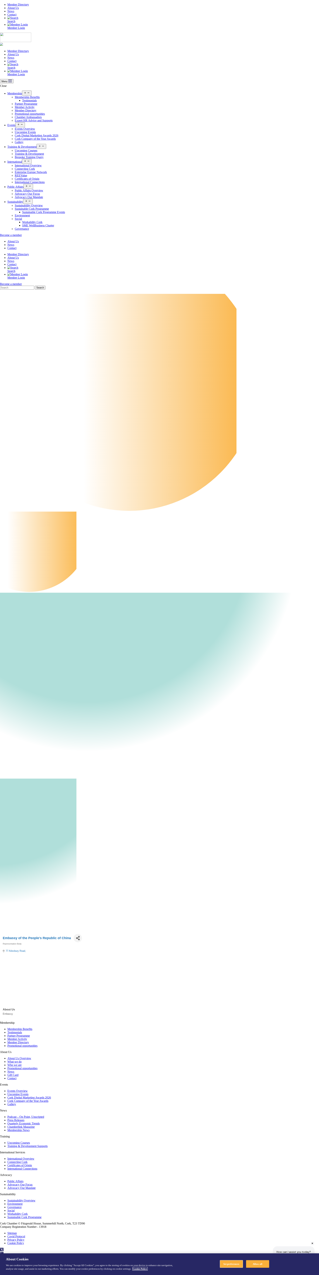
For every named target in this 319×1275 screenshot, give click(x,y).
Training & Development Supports (27, 1146)
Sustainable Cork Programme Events (43, 212)
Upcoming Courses (26, 150)
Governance (22, 228)
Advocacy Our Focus (27, 193)
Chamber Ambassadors (28, 117)
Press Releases (15, 1120)
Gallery (19, 142)
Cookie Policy (15, 1243)
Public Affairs (15, 186)
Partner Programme (26, 103)
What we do (14, 1061)
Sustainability (15, 201)
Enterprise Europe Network (31, 172)
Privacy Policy (15, 1239)
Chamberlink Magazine (21, 1126)
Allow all (257, 1263)
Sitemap (12, 1233)
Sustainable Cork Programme (32, 208)
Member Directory (18, 4)
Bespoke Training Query (29, 157)
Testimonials (29, 100)
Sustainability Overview (29, 205)
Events (11, 125)
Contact (11, 14)
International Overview (28, 165)
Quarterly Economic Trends (23, 1123)
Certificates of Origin (27, 178)
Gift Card (12, 1075)
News (10, 11)
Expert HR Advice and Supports (34, 120)
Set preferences (231, 1263)
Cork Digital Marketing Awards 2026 (36, 135)
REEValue (21, 175)
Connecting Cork (25, 168)
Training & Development (22, 146)
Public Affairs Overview (29, 190)
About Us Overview (19, 1058)
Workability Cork (32, 222)
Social (18, 218)
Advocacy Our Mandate (29, 197)
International (14, 161)
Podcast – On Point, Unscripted (25, 1116)
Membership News (18, 1130)
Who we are (14, 1065)
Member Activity (25, 107)
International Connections (30, 182)
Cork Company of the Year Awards (35, 138)
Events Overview (25, 128)
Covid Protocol (16, 1236)
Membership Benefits (27, 97)
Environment (22, 215)
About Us (13, 7)
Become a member (11, 235)
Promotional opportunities (30, 113)
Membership (14, 93)
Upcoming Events (25, 132)
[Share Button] (78, 938)
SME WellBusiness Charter (38, 225)
